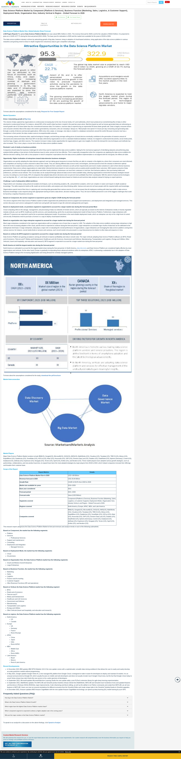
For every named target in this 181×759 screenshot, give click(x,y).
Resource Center (68, 6)
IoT (19, 177)
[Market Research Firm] (10, 4)
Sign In (167, 2)
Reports (40, 6)
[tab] (67, 698)
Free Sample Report (74, 17)
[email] (177, 679)
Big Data (28, 119)
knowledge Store (28, 6)
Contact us (71, 2)
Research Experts (48, 2)
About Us (28, 2)
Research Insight (53, 6)
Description (11, 23)
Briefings (58, 2)
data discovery (82, 248)
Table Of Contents (44, 24)
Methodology (76, 23)
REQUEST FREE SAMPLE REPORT (117, 756)
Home (23, 2)
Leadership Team (37, 2)
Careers (64, 2)
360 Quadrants (90, 6)
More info (68, 752)
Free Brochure (61, 17)
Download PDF (108, 24)
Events (80, 6)
